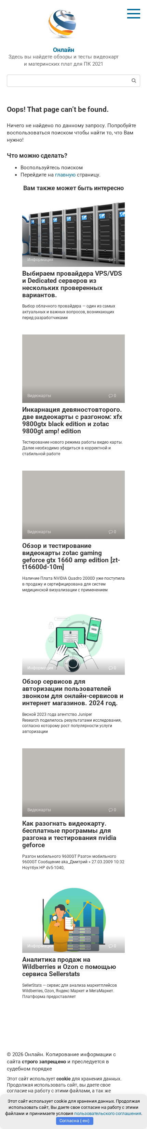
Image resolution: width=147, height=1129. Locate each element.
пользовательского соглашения (107, 1113)
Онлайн (63, 49)
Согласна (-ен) (74, 1120)
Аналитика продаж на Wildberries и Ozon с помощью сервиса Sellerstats (69, 967)
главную (65, 175)
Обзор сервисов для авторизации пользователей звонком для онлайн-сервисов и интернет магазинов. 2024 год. (72, 692)
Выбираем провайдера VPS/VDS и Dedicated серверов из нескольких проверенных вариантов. (72, 284)
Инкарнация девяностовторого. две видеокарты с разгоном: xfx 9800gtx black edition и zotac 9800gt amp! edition (72, 420)
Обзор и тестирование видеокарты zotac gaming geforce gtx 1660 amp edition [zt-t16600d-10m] (71, 556)
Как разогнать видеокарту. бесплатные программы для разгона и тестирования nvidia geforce (69, 834)
